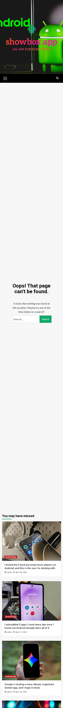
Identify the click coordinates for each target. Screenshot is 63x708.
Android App (10, 557)
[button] (5, 78)
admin (9, 572)
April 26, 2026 (21, 692)
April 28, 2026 (21, 572)
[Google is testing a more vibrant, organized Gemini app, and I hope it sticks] (31, 660)
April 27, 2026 (21, 632)
